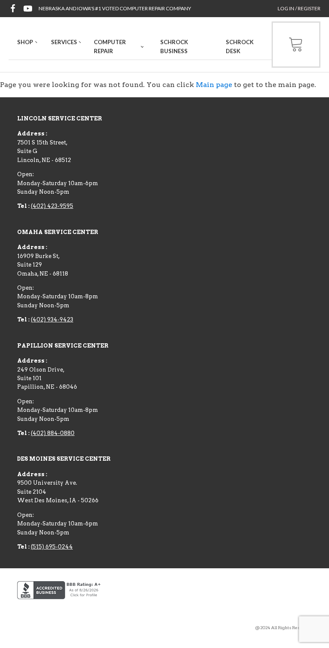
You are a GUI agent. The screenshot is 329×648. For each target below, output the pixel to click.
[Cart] (296, 45)
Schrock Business (174, 46)
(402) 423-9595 (52, 206)
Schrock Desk (240, 46)
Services (64, 42)
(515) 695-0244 (52, 546)
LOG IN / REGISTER (299, 8)
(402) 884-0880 (53, 433)
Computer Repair (110, 46)
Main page (214, 85)
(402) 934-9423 (52, 319)
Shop (25, 42)
